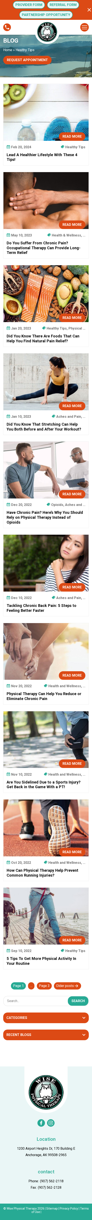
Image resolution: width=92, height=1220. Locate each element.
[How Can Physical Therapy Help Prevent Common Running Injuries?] (46, 827)
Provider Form (28, 5)
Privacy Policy (69, 1208)
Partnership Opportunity (46, 15)
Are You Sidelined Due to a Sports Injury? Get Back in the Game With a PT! (43, 784)
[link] (41, 1123)
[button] (89, 10)
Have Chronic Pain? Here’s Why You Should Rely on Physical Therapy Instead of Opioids (45, 517)
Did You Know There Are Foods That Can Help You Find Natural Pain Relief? (43, 338)
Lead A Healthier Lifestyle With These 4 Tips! (42, 157)
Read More (72, 136)
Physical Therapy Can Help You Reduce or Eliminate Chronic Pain (44, 696)
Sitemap (52, 1208)
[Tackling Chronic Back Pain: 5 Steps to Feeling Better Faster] (46, 563)
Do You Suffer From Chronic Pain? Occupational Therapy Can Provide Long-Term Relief (43, 248)
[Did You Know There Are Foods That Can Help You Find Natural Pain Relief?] (46, 293)
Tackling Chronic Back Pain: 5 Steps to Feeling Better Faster (41, 608)
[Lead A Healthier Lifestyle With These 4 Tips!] (46, 112)
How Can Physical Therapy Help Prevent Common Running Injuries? (42, 872)
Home (7, 50)
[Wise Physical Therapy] (46, 1092)
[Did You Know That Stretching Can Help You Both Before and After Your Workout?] (46, 381)
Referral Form (63, 5)
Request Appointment (27, 60)
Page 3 (44, 986)
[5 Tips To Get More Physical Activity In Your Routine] (46, 916)
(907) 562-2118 (52, 1181)
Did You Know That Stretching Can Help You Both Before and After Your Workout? (44, 426)
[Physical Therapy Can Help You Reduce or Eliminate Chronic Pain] (46, 651)
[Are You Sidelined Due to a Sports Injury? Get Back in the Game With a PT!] (46, 739)
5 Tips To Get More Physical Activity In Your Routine (41, 961)
